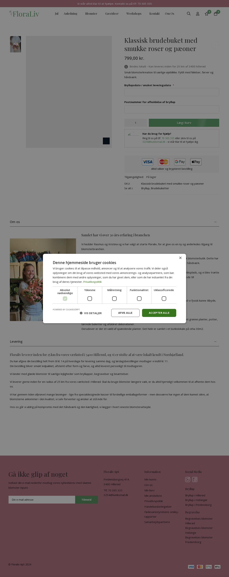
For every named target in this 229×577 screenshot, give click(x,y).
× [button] (180, 258)
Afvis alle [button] (125, 312)
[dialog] (114, 288)
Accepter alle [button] (159, 312)
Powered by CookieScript (66, 309)
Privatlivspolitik (92, 281)
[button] (91, 313)
